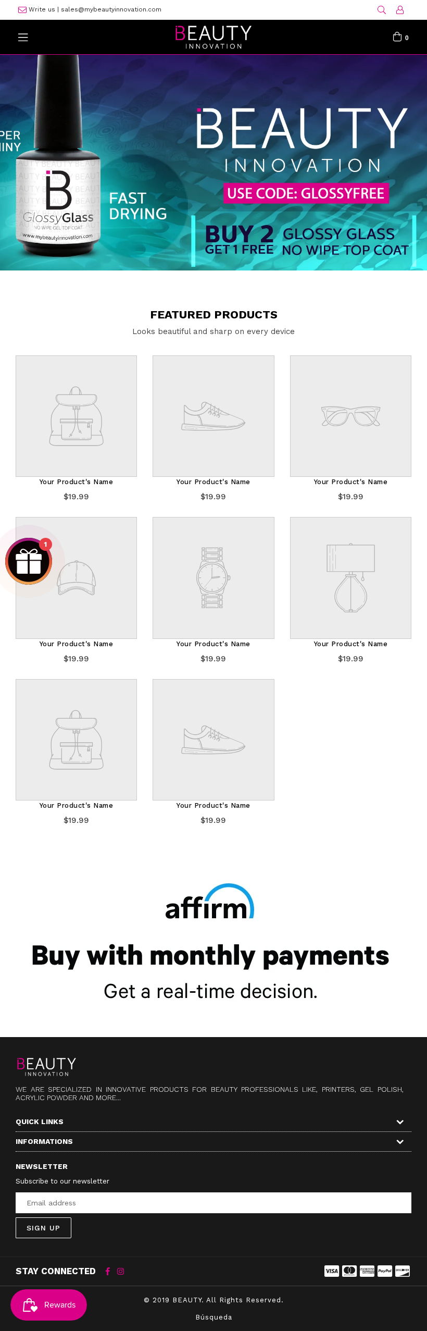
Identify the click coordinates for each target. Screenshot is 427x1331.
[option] (213, 153)
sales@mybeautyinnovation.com (111, 9)
